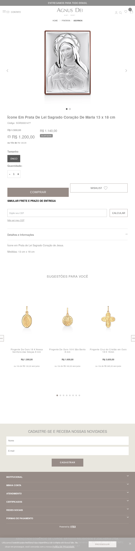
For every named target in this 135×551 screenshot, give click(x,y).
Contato (16, 11)
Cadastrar (67, 462)
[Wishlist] (125, 12)
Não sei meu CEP (15, 220)
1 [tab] (67, 109)
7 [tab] (76, 395)
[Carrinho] (131, 11)
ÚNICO (13, 158)
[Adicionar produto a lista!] (44, 293)
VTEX (73, 526)
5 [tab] (70, 395)
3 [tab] (63, 395)
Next (126, 71)
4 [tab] (67, 395)
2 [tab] (70, 109)
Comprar (38, 192)
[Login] (116, 12)
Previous (8, 71)
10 (12, 142)
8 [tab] (79, 395)
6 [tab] (73, 395)
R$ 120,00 (22, 142)
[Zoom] (67, 64)
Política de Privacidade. (63, 547)
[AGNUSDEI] (55, 20)
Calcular (118, 213)
